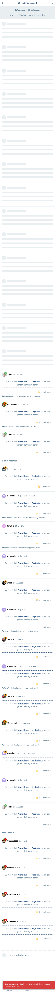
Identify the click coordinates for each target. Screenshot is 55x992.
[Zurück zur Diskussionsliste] (2, 3)
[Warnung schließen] (22, 986)
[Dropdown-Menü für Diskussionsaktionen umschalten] (52, 3)
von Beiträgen (26, 3)
